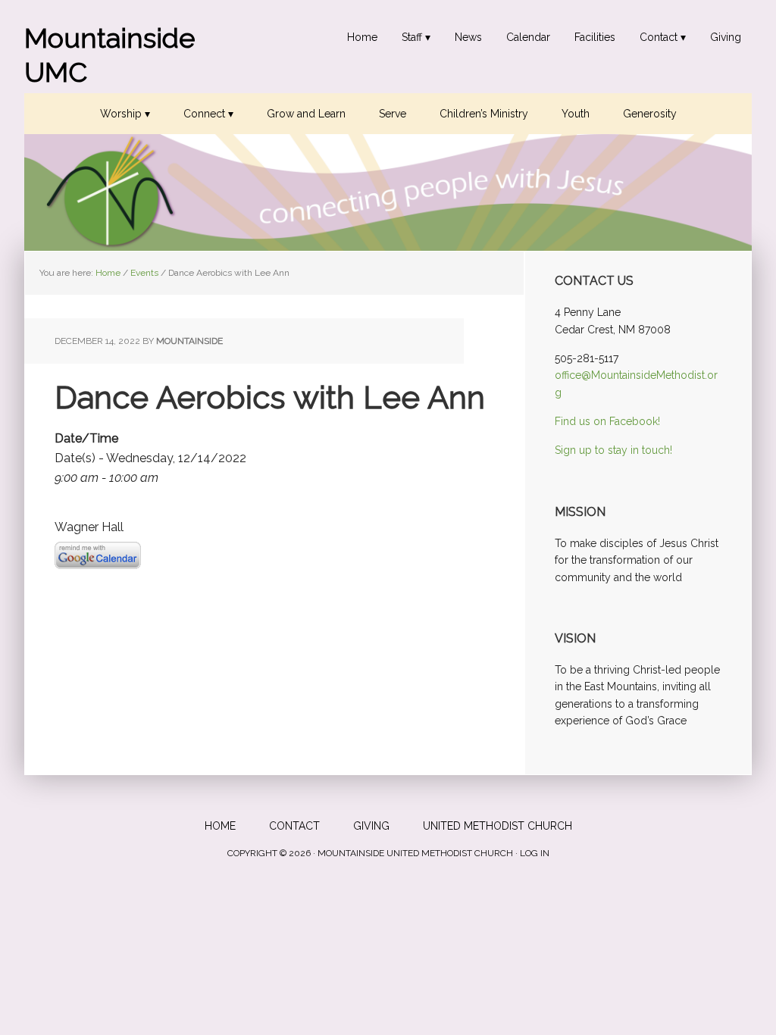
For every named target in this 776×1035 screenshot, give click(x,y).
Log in (534, 853)
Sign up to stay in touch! (613, 450)
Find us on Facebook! (607, 421)
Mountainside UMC (110, 55)
